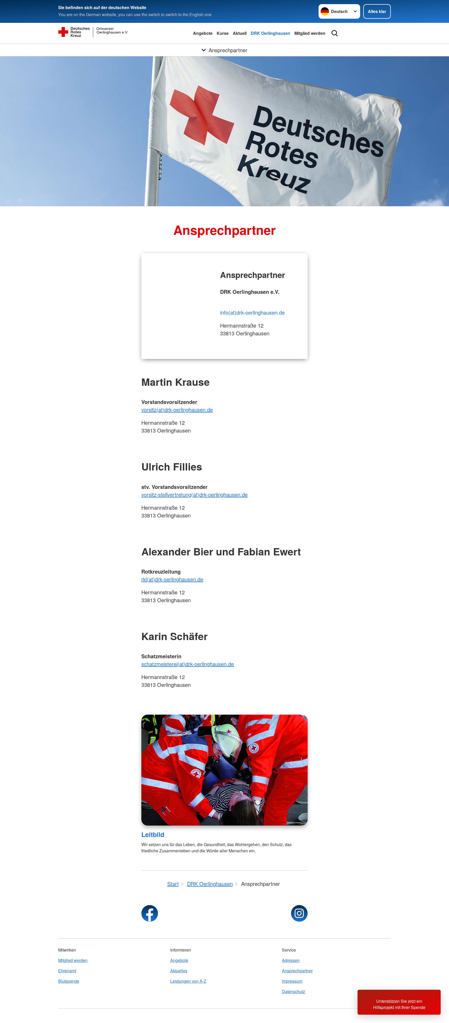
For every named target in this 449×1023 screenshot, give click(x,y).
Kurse (223, 33)
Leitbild (152, 834)
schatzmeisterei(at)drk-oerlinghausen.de (187, 664)
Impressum (292, 981)
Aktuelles (178, 971)
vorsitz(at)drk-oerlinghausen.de (177, 409)
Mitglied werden (309, 33)
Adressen (291, 960)
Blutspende (68, 981)
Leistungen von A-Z (188, 981)
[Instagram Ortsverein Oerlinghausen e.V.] (299, 913)
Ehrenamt (67, 971)
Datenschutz (293, 991)
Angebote (203, 33)
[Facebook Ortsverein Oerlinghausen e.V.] (149, 913)
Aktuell (240, 33)
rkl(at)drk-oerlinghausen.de (172, 579)
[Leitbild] (224, 770)
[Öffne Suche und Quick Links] (335, 33)
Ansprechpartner (297, 971)
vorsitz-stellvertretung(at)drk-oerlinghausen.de (194, 494)
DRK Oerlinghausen (270, 33)
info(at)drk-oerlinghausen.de (252, 312)
